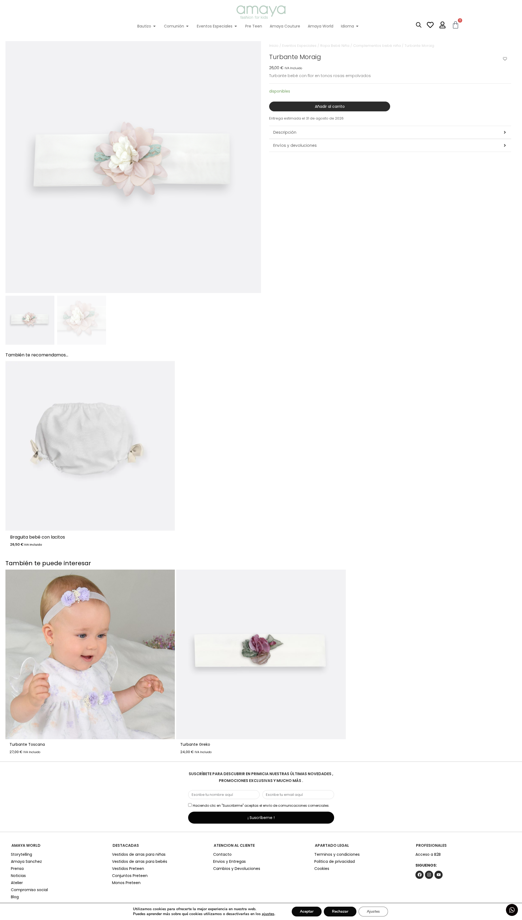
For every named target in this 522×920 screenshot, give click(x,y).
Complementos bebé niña (377, 45)
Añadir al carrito (330, 106)
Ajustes (373, 911)
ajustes (268, 914)
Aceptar (306, 911)
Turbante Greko (195, 744)
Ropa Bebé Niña (334, 45)
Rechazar (340, 911)
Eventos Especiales (299, 45)
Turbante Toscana (27, 744)
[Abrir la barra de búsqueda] (418, 25)
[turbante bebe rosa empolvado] (133, 165)
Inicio (273, 45)
